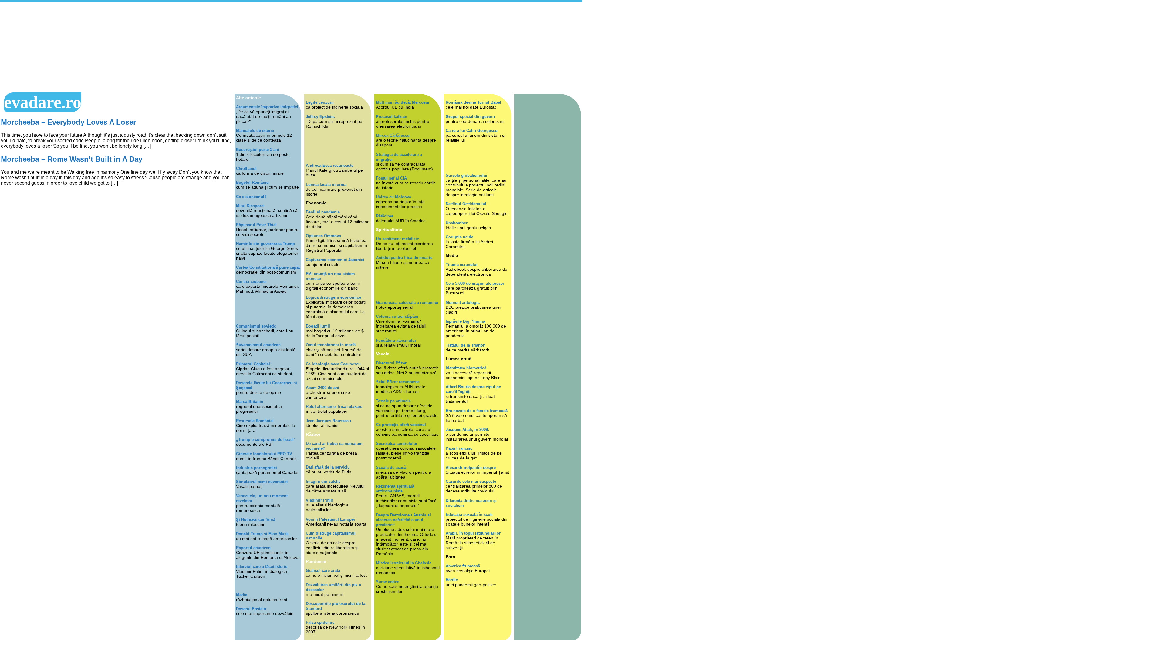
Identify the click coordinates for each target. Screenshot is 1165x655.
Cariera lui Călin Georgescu (472, 130)
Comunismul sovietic (256, 326)
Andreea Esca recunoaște (329, 165)
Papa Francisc (459, 448)
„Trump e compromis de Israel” (266, 439)
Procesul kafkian (391, 116)
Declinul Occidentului (466, 204)
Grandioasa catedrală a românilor (407, 302)
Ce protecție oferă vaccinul (401, 424)
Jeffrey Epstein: (320, 116)
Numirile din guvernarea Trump (265, 243)
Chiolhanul (246, 168)
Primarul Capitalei (253, 364)
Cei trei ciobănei (251, 281)
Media (241, 595)
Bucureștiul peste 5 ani (257, 149)
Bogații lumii (318, 326)
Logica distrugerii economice (333, 297)
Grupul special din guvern (470, 116)
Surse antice (387, 581)
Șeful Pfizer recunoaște (398, 382)
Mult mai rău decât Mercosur (403, 102)
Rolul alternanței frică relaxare (334, 406)
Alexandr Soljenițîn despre (471, 467)
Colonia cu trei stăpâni (397, 316)
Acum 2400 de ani (322, 387)
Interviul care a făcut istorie (261, 566)
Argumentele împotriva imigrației (267, 107)
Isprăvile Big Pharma (465, 321)
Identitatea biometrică (466, 368)
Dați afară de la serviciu (328, 467)
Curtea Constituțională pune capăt (268, 267)
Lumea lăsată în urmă (326, 184)
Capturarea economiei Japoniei (335, 259)
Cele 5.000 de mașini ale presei (475, 283)
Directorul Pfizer (391, 363)
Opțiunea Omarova (323, 235)
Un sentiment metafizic (397, 239)
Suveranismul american (258, 345)
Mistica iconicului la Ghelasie (403, 563)
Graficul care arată (323, 570)
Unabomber (457, 223)
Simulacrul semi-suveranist (262, 481)
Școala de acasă (391, 467)
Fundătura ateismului (396, 340)
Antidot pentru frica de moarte (404, 257)
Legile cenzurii (320, 102)
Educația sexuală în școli (469, 514)
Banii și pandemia (323, 212)
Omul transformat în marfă (331, 345)
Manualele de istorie (255, 130)
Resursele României (255, 420)
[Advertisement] (291, 47)
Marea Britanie (249, 401)
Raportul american (253, 548)
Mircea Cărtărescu (393, 135)
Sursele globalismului (466, 175)
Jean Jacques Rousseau (328, 420)
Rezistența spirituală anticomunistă (395, 488)
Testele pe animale (393, 401)
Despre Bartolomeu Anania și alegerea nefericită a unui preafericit (403, 520)
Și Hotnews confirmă (255, 519)
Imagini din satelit (323, 481)
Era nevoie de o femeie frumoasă (477, 410)
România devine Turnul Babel (473, 102)
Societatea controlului (396, 443)
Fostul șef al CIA (391, 178)
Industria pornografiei (256, 467)
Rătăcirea (384, 216)
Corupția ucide (459, 237)
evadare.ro (42, 102)
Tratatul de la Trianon (465, 345)
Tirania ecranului (462, 264)
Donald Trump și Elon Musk (262, 534)
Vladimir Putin (319, 500)
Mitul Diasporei (250, 205)
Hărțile (452, 580)
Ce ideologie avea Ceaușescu (333, 364)
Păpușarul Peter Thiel (256, 225)
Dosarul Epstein (251, 608)
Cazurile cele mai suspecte (471, 481)
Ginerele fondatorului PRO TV (264, 454)
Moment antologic (463, 302)
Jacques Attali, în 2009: (467, 429)
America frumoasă (463, 566)
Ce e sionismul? (251, 196)
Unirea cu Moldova (393, 197)
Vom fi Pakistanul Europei (330, 519)
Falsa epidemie (320, 622)
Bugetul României (253, 182)
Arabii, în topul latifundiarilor (473, 533)
